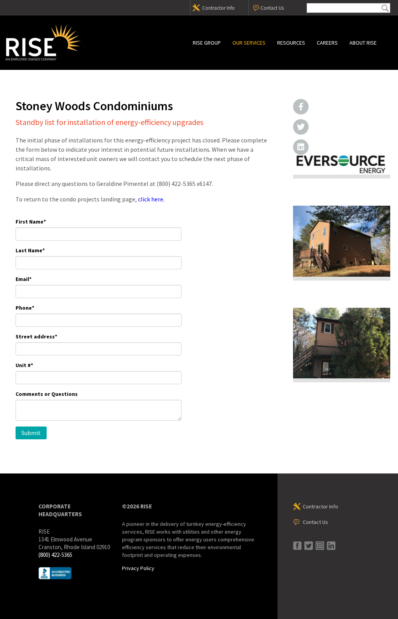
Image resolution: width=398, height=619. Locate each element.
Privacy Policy (138, 568)
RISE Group (207, 42)
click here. (151, 199)
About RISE (363, 42)
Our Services (248, 42)
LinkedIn (301, 147)
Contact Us (272, 8)
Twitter (301, 127)
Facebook (301, 106)
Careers (327, 42)
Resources (291, 42)
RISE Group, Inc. (72, 42)
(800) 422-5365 (55, 554)
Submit (385, 7)
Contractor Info (218, 8)
